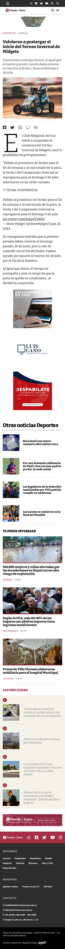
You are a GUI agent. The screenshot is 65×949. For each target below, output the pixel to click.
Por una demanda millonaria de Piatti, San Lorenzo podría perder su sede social (42, 466)
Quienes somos (10, 886)
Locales (8, 678)
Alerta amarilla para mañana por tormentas (42, 740)
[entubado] (11, 712)
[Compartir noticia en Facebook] (4, 127)
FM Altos (48, 886)
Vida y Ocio (47, 863)
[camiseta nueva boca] (11, 442)
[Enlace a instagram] (52, 3)
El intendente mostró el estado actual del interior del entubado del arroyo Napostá (42, 712)
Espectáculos (9, 868)
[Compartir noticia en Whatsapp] (20, 127)
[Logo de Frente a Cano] (15, 10)
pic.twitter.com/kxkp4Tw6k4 (24, 219)
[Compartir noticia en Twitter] (12, 127)
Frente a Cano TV (30, 886)
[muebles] (32, 652)
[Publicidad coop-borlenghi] (32, 22)
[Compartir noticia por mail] (35, 127)
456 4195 (20, 915)
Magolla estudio (30, 943)
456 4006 (31, 915)
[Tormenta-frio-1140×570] (11, 741)
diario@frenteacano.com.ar (19, 910)
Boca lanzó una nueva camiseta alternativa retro (40, 442)
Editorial (20, 863)
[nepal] (32, 549)
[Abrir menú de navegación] (8, 3)
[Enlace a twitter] (41, 3)
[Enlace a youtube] (46, 3)
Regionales (20, 858)
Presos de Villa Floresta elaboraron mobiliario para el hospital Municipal (30, 671)
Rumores (33, 863)
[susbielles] (11, 797)
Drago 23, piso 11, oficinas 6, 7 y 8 (21, 920)
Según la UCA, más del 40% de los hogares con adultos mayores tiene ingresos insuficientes (29, 621)
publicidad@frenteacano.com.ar (21, 905)
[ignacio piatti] (11, 466)
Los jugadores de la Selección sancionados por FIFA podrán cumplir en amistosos (42, 489)
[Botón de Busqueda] (57, 3)
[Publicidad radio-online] (32, 309)
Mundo (7, 579)
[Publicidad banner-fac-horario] (32, 820)
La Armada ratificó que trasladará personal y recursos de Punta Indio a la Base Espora (43, 769)
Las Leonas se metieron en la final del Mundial (41, 513)
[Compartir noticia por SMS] (28, 127)
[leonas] (11, 513)
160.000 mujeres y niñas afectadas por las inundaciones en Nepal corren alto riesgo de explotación (31, 570)
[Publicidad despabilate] (32, 391)
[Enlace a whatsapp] (31, 3)
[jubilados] (32, 600)
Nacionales (10, 630)
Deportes (9, 33)
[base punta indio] (11, 769)
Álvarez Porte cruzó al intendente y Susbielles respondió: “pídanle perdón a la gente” (42, 797)
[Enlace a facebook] (36, 3)
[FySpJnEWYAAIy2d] (32, 98)
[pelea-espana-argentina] (11, 490)
